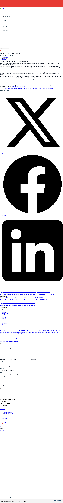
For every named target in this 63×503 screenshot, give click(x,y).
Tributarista (2, 341)
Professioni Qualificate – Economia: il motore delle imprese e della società (17, 305)
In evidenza (4, 314)
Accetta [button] (57, 500)
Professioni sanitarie (5, 320)
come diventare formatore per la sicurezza (52, 330)
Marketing (4, 317)
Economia (4, 59)
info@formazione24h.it (10, 0)
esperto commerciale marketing (28, 88)
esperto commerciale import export (16, 88)
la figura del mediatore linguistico (18, 333)
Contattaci (4, 422)
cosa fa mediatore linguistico (19, 332)
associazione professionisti (26, 330)
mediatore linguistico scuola (22, 336)
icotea (55, 332)
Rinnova (5, 417)
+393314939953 (3, 0)
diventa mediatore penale (29, 332)
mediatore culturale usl (6, 335)
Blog (3, 420)
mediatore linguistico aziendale (35, 335)
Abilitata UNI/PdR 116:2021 (8, 413)
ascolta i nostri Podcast (5, 403)
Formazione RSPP (48, 332)
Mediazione (4, 318)
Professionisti (4, 418)
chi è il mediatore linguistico (41, 330)
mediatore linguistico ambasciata (23, 335)
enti (34, 332)
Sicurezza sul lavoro (5, 324)
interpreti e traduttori (8, 333)
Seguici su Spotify (5, 401)
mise (59, 337)
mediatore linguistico (13, 335)
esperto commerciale (6, 88)
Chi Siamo (4, 411)
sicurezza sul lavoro (53, 339)
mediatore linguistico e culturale (47, 335)
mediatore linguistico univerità (33, 336)
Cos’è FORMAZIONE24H (8, 412)
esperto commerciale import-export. (19, 86)
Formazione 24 (5, 57)
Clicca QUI (4, 405)
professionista (13, 339)
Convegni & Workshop (6, 311)
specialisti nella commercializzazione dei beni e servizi (43, 88)
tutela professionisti (11, 341)
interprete (2, 333)
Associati (3, 414)
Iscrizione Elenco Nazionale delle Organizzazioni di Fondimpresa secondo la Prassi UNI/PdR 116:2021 (23, 299)
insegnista (58, 332)
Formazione (44, 332)
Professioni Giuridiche (6, 319)
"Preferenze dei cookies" (21, 500)
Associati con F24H (7, 416)
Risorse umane (4, 323)
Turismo (3, 325)
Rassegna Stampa (5, 322)
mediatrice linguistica (47, 336)
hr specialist (52, 332)
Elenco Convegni (5, 419)
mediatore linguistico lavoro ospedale (10, 336)
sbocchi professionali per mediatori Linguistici (38, 339)
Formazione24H (5, 313)
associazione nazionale (8, 330)
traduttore (58, 339)
